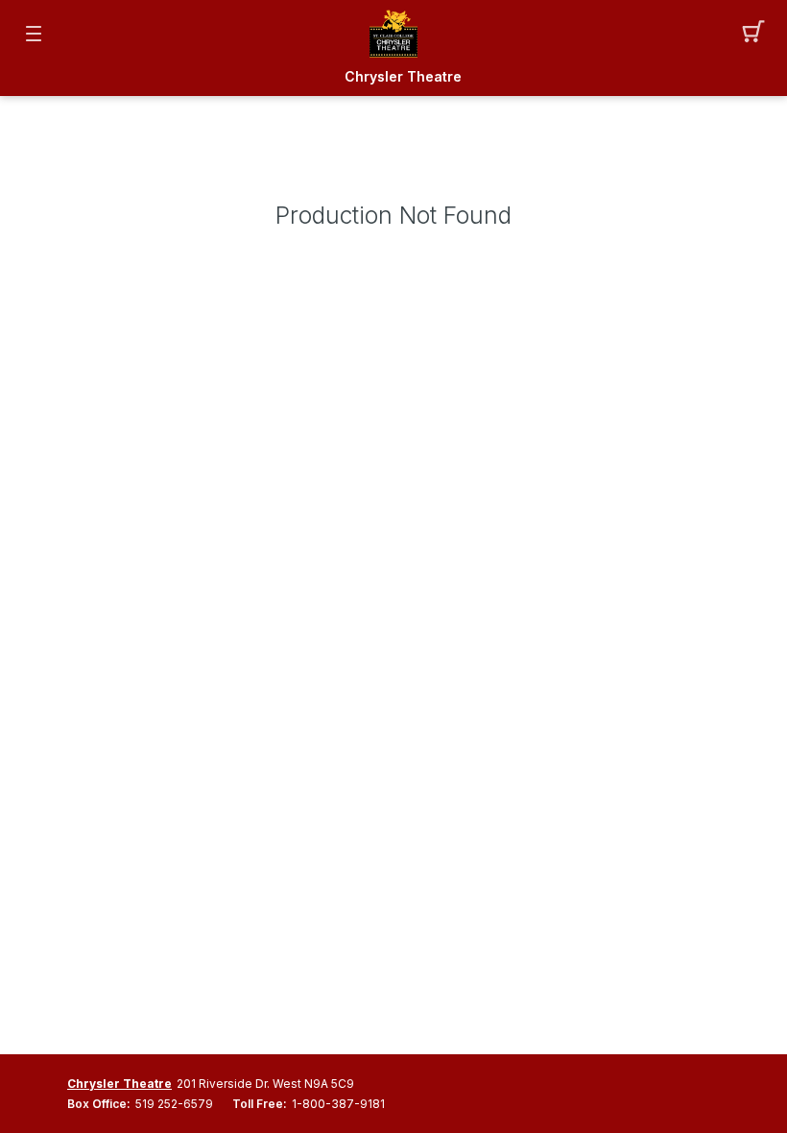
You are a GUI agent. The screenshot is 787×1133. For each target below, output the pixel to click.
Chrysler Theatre (403, 76)
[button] (754, 33)
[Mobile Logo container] (393, 34)
